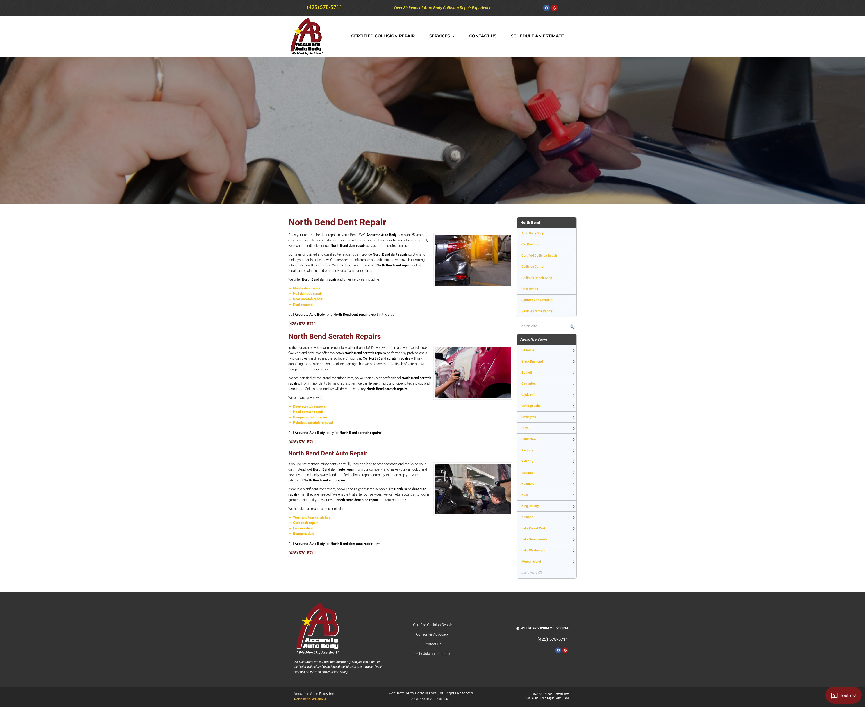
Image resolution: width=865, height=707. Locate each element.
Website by (551, 694)
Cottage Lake (531, 406)
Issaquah (528, 472)
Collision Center (532, 266)
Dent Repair (529, 289)
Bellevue (527, 350)
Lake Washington (533, 550)
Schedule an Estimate (537, 36)
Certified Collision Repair (383, 36)
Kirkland (527, 517)
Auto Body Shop (532, 233)
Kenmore (528, 483)
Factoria (527, 450)
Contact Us (482, 36)
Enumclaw (528, 439)
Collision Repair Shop (536, 278)
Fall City (527, 461)
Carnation (528, 383)
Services (439, 36)
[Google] (554, 8)
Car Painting (530, 244)
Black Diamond (532, 361)
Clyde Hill (528, 395)
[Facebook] (546, 8)
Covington (528, 417)
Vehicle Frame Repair (536, 311)
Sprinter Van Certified (536, 300)
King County (530, 506)
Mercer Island (531, 561)
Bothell (526, 372)
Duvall (525, 428)
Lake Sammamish (534, 539)
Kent (524, 494)
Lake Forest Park (533, 528)
